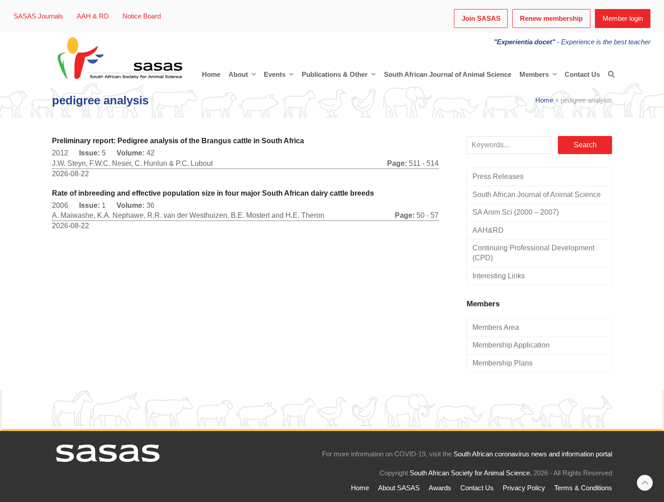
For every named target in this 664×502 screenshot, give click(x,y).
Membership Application (511, 345)
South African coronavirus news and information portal (533, 454)
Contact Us (477, 488)
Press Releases (498, 176)
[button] (611, 74)
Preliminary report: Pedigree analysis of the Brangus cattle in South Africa (178, 141)
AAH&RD (488, 230)
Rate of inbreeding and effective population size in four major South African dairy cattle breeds (213, 193)
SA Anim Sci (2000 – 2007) (515, 212)
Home (544, 100)
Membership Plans (502, 363)
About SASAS (399, 488)
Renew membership (551, 18)
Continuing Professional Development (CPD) (533, 253)
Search (585, 145)
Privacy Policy (524, 488)
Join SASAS (481, 18)
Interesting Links (498, 276)
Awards (440, 488)
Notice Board (141, 16)
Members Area (495, 327)
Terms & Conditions (583, 488)
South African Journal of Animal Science (536, 194)
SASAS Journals (38, 16)
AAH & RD (93, 16)
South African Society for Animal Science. (471, 473)
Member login (623, 18)
